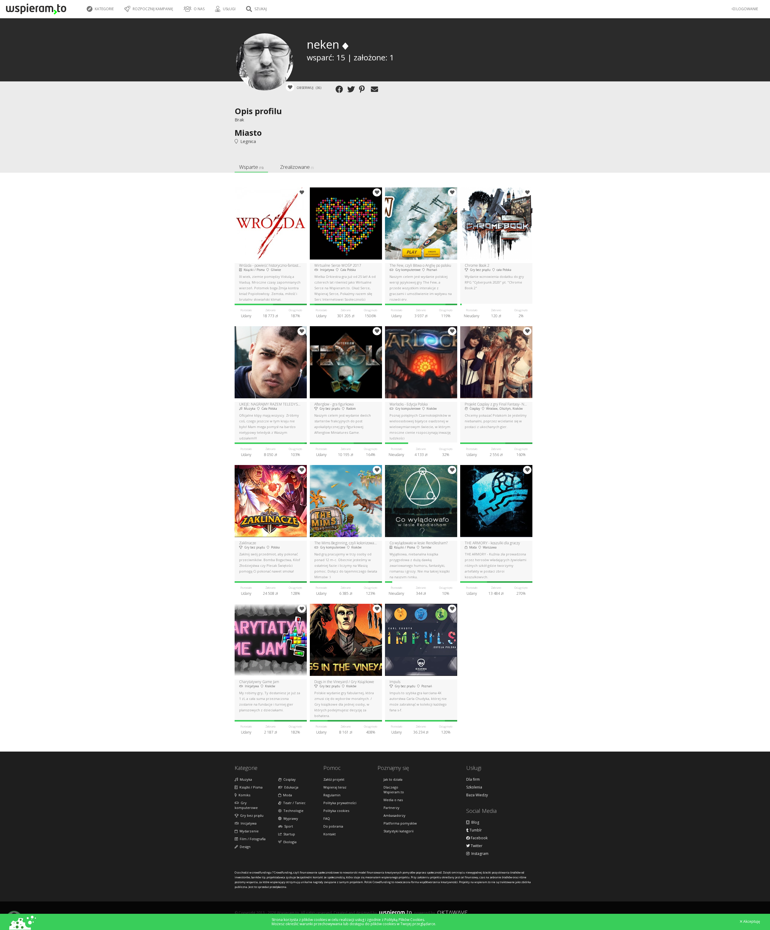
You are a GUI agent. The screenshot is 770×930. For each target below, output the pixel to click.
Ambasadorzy (394, 815)
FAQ (326, 818)
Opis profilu (258, 111)
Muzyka (245, 779)
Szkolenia (474, 787)
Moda (286, 795)
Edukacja (290, 787)
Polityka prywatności (339, 803)
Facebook (479, 838)
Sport (287, 826)
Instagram (479, 853)
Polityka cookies (336, 810)
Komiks (243, 795)
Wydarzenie (248, 831)
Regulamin (331, 795)
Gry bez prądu (250, 815)
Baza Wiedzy (477, 795)
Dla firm (473, 779)
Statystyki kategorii (398, 831)
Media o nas (393, 800)
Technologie (292, 810)
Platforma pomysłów (400, 823)
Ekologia (289, 842)
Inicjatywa (248, 823)
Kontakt (329, 834)
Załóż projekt (333, 779)
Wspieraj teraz (334, 787)
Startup (288, 834)
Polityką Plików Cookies (404, 919)
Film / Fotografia (252, 839)
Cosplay (289, 779)
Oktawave (452, 912)
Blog (474, 822)
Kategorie (104, 8)
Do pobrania (333, 826)
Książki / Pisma (250, 787)
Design (244, 846)
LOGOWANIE (746, 8)
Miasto (248, 132)
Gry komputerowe (246, 805)
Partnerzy (391, 807)
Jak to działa (392, 779)
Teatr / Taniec (293, 803)
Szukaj (260, 8)
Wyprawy (290, 818)
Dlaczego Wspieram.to (393, 789)
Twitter (476, 845)
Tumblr (475, 830)
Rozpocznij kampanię (152, 8)
